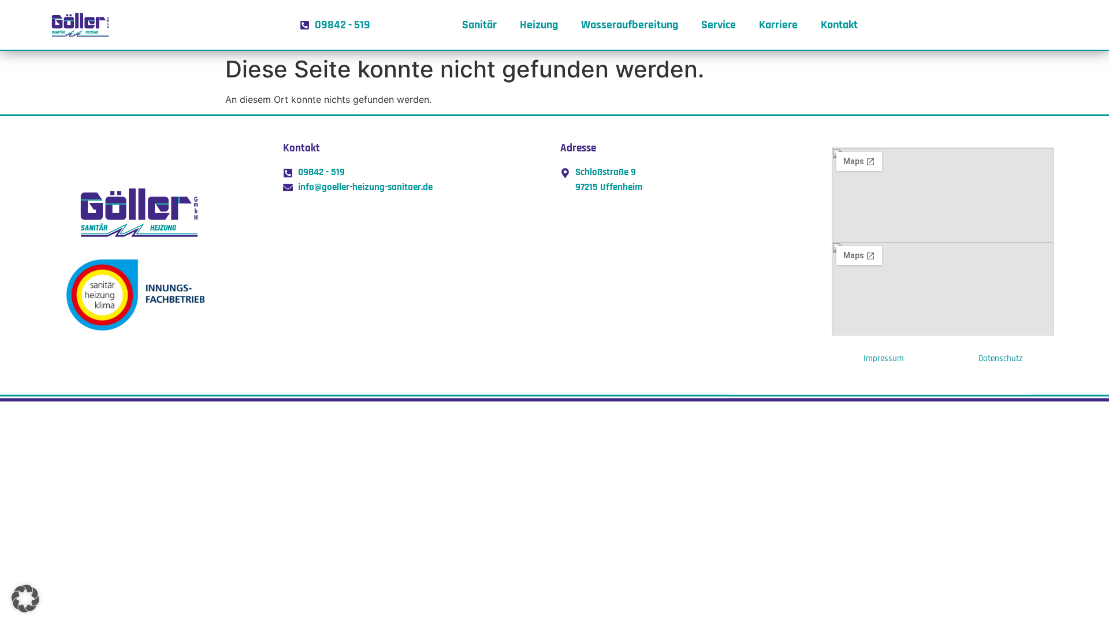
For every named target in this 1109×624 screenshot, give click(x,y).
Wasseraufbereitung (629, 24)
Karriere (778, 24)
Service (718, 24)
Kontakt (839, 24)
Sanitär (479, 24)
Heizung (539, 24)
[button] (25, 598)
